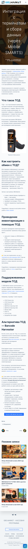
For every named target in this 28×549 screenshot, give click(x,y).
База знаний (20, 533)
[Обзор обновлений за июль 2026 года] (14, 451)
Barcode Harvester (14, 339)
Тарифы (13, 533)
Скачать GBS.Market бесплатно (14, 414)
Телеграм (4, 257)
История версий (20, 536)
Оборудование (7, 424)
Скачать (7, 533)
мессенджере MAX (14, 257)
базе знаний (10, 210)
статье (13, 269)
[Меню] (25, 2)
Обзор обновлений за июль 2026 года (13, 460)
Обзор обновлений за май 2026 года (12, 504)
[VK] (15, 515)
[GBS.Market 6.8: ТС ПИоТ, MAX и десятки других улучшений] (14, 473)
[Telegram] (12, 515)
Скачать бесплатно (14, 529)
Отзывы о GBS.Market (14, 538)
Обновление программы (15, 60)
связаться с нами (11, 371)
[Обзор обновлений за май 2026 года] (14, 495)
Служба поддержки (9, 536)
